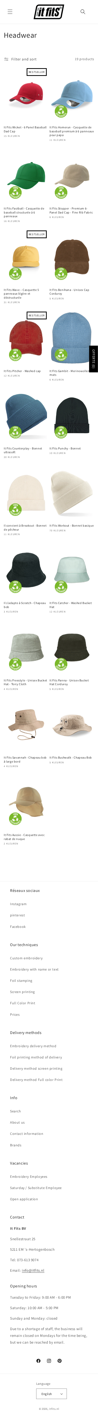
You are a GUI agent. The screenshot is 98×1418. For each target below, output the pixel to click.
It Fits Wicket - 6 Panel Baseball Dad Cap (25, 129)
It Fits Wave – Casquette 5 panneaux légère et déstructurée (21, 293)
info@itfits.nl (33, 1270)
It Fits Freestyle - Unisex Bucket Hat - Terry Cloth (25, 682)
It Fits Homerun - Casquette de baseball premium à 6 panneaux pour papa (72, 131)
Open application (24, 1199)
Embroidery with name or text (34, 969)
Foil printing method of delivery (36, 1057)
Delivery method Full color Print (36, 1079)
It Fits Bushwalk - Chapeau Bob (71, 757)
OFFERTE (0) (93, 359)
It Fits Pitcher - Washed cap (22, 371)
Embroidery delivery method (33, 1046)
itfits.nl (54, 1409)
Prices (15, 1014)
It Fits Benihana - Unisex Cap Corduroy (69, 292)
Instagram (18, 904)
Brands (16, 1145)
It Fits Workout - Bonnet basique (72, 525)
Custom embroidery (26, 958)
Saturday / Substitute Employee (36, 1188)
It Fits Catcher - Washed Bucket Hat (71, 605)
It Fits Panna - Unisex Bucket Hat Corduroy (69, 682)
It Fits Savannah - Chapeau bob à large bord (25, 759)
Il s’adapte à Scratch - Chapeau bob (25, 605)
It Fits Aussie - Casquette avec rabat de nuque (24, 837)
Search (15, 1111)
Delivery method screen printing (36, 1068)
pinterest (17, 915)
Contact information (26, 1133)
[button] (10, 11)
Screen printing (22, 992)
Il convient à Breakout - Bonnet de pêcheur (25, 527)
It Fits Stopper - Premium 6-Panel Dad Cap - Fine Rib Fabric (71, 210)
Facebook (18, 926)
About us (17, 1122)
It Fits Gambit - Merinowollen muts (70, 373)
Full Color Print (22, 1003)
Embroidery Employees (28, 1176)
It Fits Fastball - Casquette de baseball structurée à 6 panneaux (24, 212)
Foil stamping (21, 980)
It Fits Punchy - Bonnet (65, 448)
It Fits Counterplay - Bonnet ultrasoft (23, 450)
